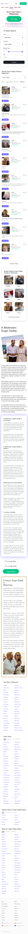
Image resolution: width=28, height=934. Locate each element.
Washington (17, 803)
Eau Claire (6, 704)
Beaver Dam (6, 687)
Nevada (16, 839)
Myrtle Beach (17, 742)
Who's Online (17, 7)
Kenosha (6, 718)
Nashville (16, 744)
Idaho (3, 863)
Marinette (6, 730)
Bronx (5, 754)
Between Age (6, 49)
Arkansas (4, 841)
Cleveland (6, 761)
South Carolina (17, 867)
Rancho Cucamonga (19, 765)
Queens (16, 761)
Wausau (16, 716)
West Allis (16, 720)
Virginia (16, 881)
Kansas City (6, 782)
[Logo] (6, 3)
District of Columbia (6, 853)
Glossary (16, 917)
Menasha (16, 685)
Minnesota (4, 888)
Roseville (16, 768)
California (4, 844)
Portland (16, 758)
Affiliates (16, 915)
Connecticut (4, 848)
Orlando (16, 817)
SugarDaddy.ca (19, 923)
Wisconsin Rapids (18, 730)
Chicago (3, 824)
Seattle (16, 787)
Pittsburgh (16, 756)
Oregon (16, 860)
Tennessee (16, 872)
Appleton (6, 685)
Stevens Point (17, 704)
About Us (16, 908)
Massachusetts (5, 884)
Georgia (3, 858)
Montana (16, 834)
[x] (4, 929)
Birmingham (6, 749)
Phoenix (16, 754)
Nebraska (16, 837)
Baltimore (6, 747)
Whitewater (17, 725)
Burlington (6, 697)
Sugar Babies (4, 904)
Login (16, 3)
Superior (16, 709)
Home (2, 7)
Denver (16, 819)
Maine (3, 879)
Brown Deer (6, 695)
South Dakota (17, 870)
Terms (15, 910)
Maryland (4, 881)
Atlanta (3, 822)
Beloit (5, 690)
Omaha (16, 751)
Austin (5, 744)
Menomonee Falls (18, 687)
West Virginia (17, 886)
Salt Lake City (17, 775)
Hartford (5, 711)
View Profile (5, 101)
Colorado (4, 846)
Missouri (4, 893)
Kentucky (4, 874)
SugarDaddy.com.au (20, 925)
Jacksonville (6, 780)
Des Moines (6, 765)
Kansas (3, 872)
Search (7, 7)
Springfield (16, 789)
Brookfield (6, 692)
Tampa (16, 796)
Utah (15, 877)
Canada (9, 739)
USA (5, 739)
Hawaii (3, 860)
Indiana (3, 867)
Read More (19, 185)
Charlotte (16, 824)
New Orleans (17, 747)
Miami (5, 798)
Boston (5, 751)
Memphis (6, 796)
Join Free (14, 19)
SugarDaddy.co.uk (7, 925)
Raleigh (16, 763)
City (4, 54)
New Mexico (17, 846)
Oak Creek (16, 695)
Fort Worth (6, 770)
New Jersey (17, 844)
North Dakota (17, 853)
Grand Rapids (7, 775)
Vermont (16, 879)
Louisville (6, 789)
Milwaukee (16, 690)
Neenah (16, 692)
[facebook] (2, 929)
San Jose (16, 784)
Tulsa (15, 798)
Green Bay (6, 709)
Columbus (6, 763)
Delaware (4, 851)
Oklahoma (16, 858)
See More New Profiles (14, 317)
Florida (3, 855)
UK (13, 739)
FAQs (15, 901)
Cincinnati (6, 758)
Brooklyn (5, 756)
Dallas (3, 817)
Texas (15, 874)
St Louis (16, 791)
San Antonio (17, 777)
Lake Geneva (7, 723)
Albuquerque (6, 742)
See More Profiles (14, 263)
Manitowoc (6, 727)
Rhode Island (17, 865)
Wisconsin (16, 82)
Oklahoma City (17, 749)
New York (4, 815)
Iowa (3, 870)
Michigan (4, 886)
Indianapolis (6, 777)
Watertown (16, 711)
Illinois (3, 865)
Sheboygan (17, 702)
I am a (4, 34)
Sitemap (16, 920)
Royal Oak (16, 770)
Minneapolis (6, 803)
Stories (3, 917)
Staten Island (17, 794)
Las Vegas (6, 784)
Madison (5, 725)
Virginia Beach (17, 801)
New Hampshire (18, 841)
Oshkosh (16, 697)
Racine (16, 699)
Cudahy (5, 699)
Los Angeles (4, 819)
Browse (11, 7)
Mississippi (4, 891)
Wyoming (16, 891)
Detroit (5, 768)
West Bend (16, 723)
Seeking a (5, 41)
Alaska (3, 837)
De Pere (5, 702)
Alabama (4, 834)
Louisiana (4, 877)
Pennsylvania (17, 863)
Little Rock (6, 787)
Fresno (5, 772)
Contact (3, 920)
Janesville (6, 716)
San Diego (16, 780)
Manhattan (6, 794)
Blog (3, 915)
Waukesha (16, 713)
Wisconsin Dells (18, 727)
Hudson (5, 713)
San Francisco (17, 782)
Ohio (15, 855)
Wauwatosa (17, 718)
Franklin (5, 706)
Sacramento (17, 772)
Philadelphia (17, 822)
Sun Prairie (16, 706)
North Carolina (17, 851)
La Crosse (6, 720)
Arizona (3, 839)
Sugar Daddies (9, 82)
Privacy (16, 913)
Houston (16, 815)
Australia (17, 739)
